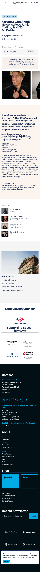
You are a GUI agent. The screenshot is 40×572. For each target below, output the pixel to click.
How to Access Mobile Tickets (12, 287)
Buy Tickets (6, 493)
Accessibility (6, 445)
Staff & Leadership (8, 456)
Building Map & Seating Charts (12, 290)
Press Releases (7, 454)
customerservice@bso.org (11, 419)
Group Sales (6, 498)
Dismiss (6, 561)
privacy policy (30, 557)
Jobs (3, 459)
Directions (5, 439)
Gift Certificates (7, 501)
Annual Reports (7, 464)
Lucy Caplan (17, 189)
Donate (25, 477)
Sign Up (33, 516)
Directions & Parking (8, 280)
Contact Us (6, 392)
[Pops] (11, 544)
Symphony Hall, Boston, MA (14, 36)
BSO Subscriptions (8, 496)
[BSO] (11, 532)
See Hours (5, 426)
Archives (5, 462)
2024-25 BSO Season (9, 16)
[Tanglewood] (29, 532)
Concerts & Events (8, 478)
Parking (4, 442)
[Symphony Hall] (29, 544)
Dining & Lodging (7, 283)
